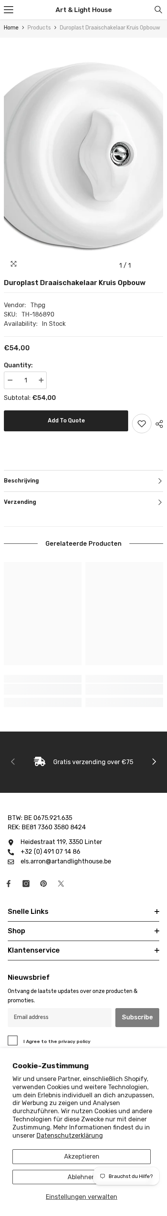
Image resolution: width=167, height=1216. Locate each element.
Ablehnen (82, 1177)
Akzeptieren (81, 1156)
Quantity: (18, 365)
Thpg (37, 305)
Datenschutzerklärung (70, 1135)
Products (39, 27)
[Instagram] (26, 883)
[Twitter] (61, 883)
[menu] (8, 9)
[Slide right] (153, 762)
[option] (83, 155)
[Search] (158, 9)
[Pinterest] (43, 883)
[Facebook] (8, 883)
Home (11, 27)
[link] (43, 689)
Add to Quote (66, 420)
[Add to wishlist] (141, 423)
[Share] (157, 424)
